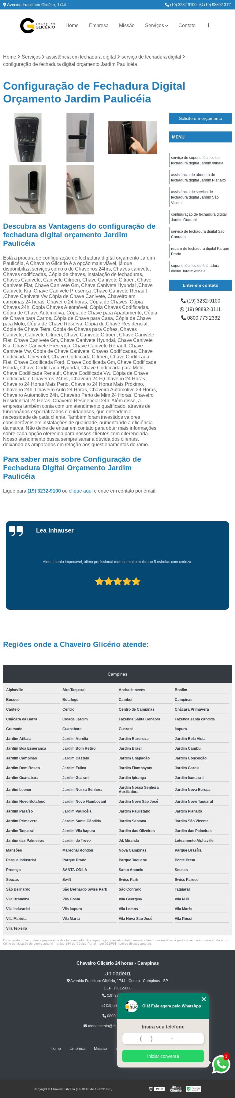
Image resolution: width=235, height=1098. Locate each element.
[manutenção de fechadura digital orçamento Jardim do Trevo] (28, 137)
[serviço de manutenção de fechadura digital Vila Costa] (80, 137)
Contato (187, 25)
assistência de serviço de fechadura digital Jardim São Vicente (195, 197)
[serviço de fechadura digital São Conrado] (133, 137)
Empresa (99, 25)
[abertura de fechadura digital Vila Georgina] (28, 190)
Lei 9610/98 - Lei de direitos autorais (125, 943)
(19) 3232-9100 (182, 4)
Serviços (154, 25)
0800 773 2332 (203, 318)
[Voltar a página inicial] (37, 25)
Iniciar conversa (163, 1056)
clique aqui (81, 490)
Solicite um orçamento (200, 118)
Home (72, 25)
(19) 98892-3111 (217, 4)
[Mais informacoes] (208, 26)
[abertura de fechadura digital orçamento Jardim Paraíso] (80, 190)
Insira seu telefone (163, 1026)
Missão (127, 25)
